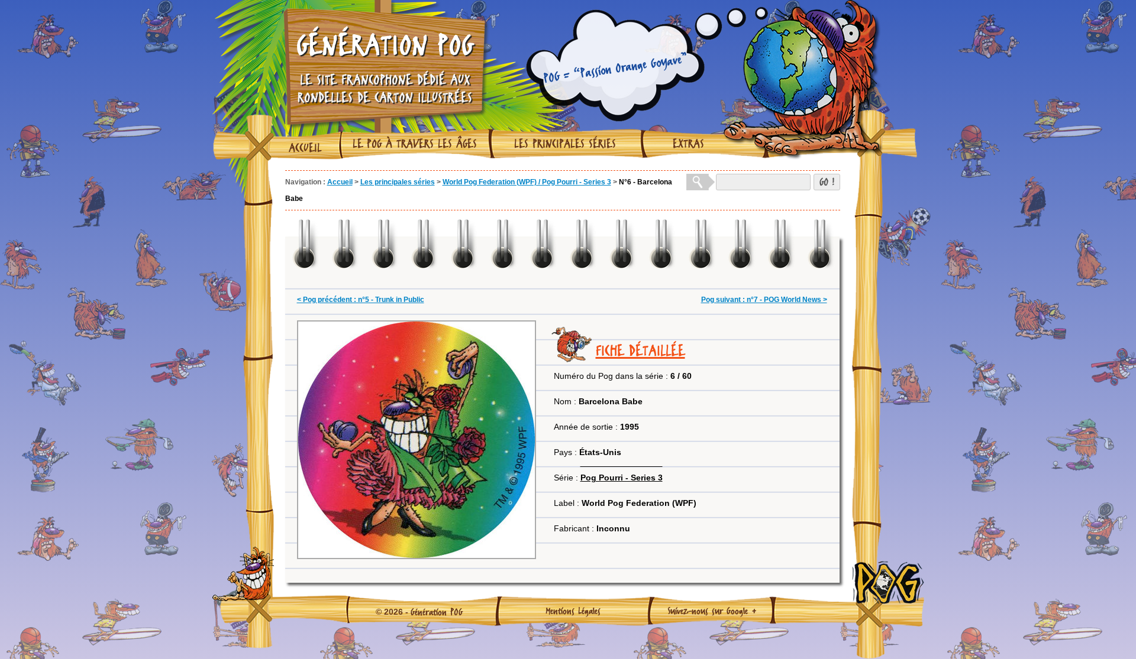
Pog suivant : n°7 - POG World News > (764, 300)
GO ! (826, 182)
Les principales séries (565, 143)
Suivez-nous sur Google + (712, 610)
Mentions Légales (573, 610)
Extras (688, 143)
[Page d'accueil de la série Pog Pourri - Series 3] (621, 463)
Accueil (305, 147)
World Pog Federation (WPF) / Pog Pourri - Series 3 (527, 182)
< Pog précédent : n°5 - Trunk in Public (360, 300)
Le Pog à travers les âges (415, 143)
